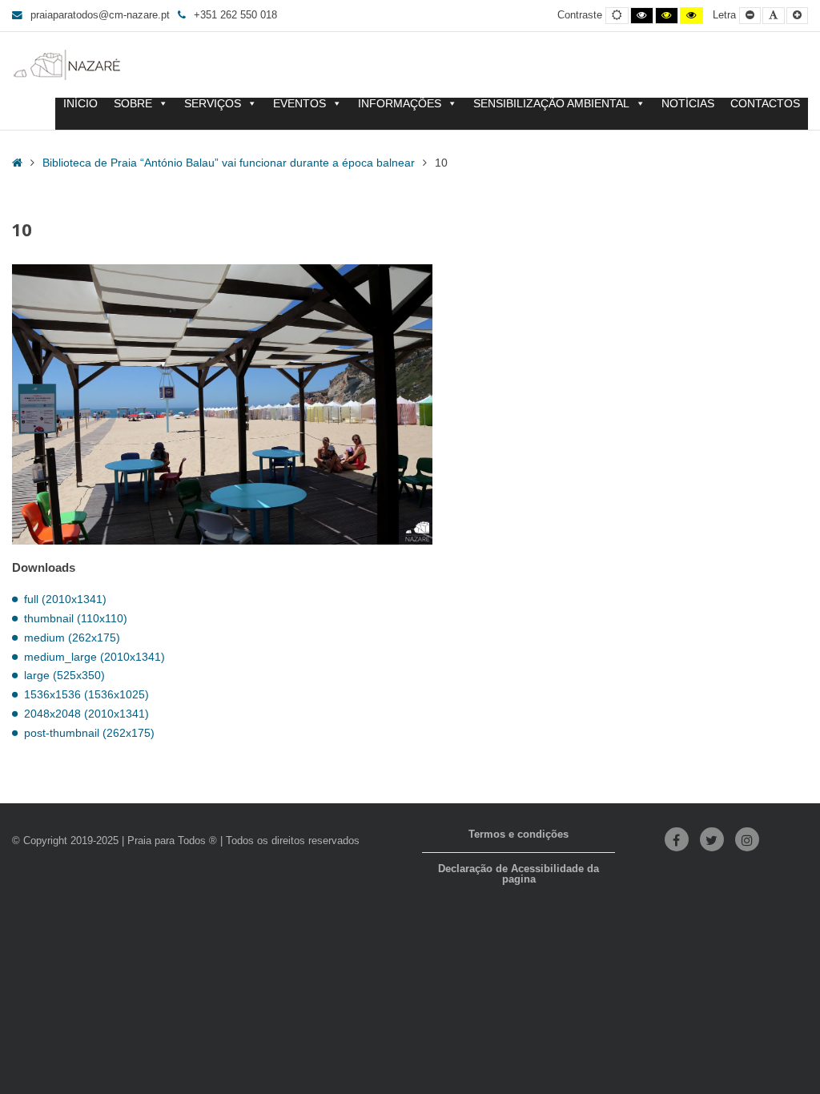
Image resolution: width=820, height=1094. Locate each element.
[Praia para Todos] (67, 65)
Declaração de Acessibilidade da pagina (518, 874)
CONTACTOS (765, 104)
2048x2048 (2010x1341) (86, 713)
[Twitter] (712, 839)
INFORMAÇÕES (399, 104)
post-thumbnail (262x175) (89, 732)
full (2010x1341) (65, 599)
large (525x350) (64, 675)
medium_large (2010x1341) (94, 656)
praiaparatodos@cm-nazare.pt (100, 15)
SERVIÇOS (212, 104)
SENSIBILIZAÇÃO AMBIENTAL (551, 104)
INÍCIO (80, 104)
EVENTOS (299, 104)
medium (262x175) (72, 637)
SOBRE (133, 104)
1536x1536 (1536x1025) (86, 694)
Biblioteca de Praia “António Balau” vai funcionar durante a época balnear (228, 162)
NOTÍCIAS (687, 104)
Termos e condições (518, 834)
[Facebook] (677, 839)
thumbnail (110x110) (75, 618)
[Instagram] (747, 839)
